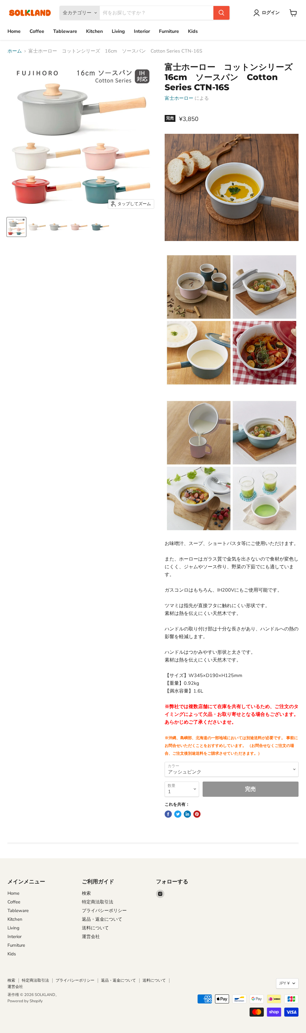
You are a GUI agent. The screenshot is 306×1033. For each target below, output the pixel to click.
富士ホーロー (179, 98)
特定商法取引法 (97, 902)
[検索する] (221, 13)
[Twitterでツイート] (177, 814)
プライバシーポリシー (104, 911)
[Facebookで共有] (168, 814)
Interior (142, 31)
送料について (95, 928)
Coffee (37, 31)
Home (14, 31)
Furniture (169, 31)
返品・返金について (102, 919)
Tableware (65, 31)
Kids (193, 31)
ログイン (271, 13)
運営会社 (91, 937)
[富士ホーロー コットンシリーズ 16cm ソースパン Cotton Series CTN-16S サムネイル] (16, 227)
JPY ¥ (284, 983)
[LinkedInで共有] (187, 814)
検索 (86, 893)
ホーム (14, 51)
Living (118, 31)
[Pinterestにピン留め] (197, 814)
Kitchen (94, 31)
